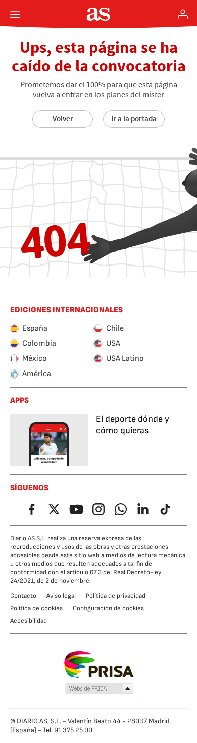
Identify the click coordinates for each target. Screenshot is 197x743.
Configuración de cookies (108, 608)
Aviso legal (61, 596)
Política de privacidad (115, 596)
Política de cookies (36, 608)
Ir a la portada (134, 119)
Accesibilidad (28, 621)
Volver (63, 119)
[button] (99, 689)
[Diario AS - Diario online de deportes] (99, 14)
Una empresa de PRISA (98, 665)
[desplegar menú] (15, 14)
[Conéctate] (183, 14)
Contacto (23, 596)
